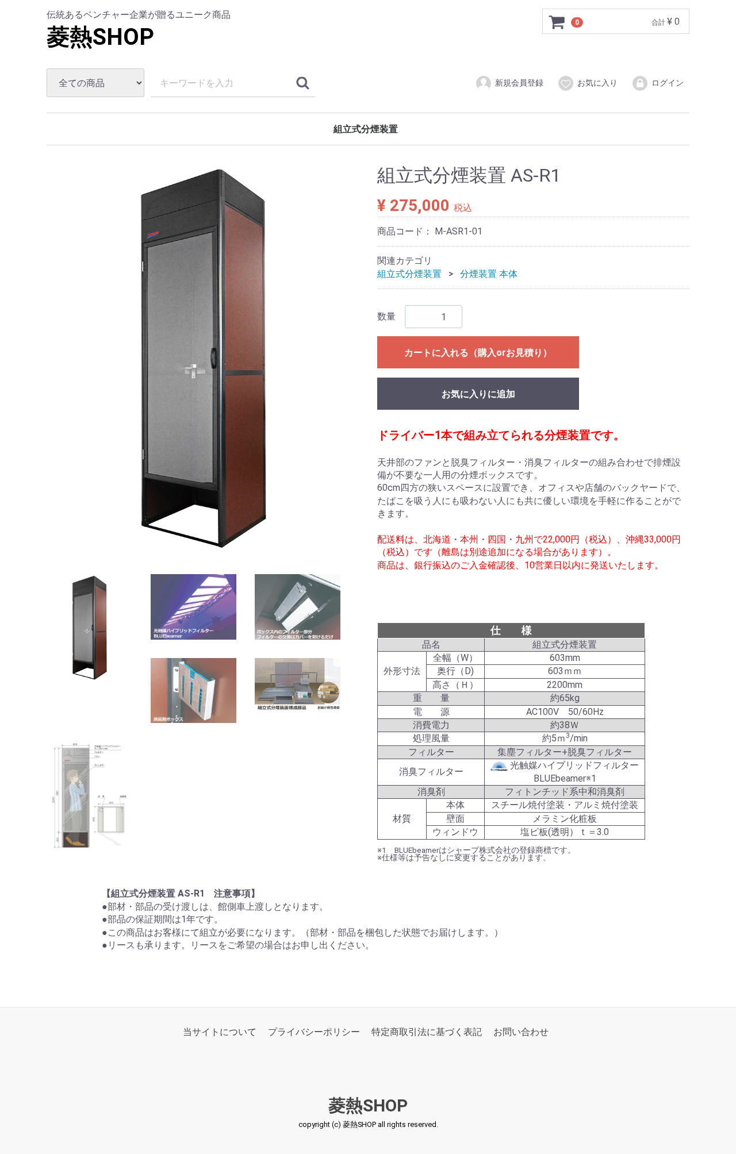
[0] (557, 21)
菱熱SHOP (100, 37)
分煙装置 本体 (489, 273)
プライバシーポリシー (314, 1031)
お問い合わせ (521, 1031)
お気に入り (597, 82)
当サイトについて (219, 1031)
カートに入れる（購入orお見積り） (478, 352)
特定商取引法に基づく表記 (426, 1031)
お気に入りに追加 (478, 393)
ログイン (667, 82)
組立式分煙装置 (366, 129)
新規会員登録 (519, 82)
